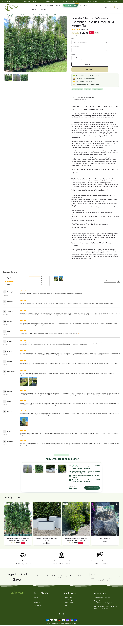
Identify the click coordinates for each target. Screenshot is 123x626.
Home (3, 15)
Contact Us (37, 605)
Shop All (36, 600)
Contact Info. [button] (100, 593)
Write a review (110, 281)
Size (72, 38)
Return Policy (68, 600)
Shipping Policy (68, 602)
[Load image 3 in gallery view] (24, 77)
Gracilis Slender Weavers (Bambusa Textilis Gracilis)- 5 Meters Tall (18, 539)
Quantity (74, 54)
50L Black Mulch (105, 538)
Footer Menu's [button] (41, 593)
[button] (37, 6)
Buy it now (90, 69)
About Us (37, 602)
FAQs (65, 605)
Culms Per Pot (75, 46)
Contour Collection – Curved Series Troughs (47, 539)
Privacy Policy (68, 597)
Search (36, 597)
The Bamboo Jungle (77, 235)
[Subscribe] (118, 575)
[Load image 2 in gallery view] (16, 77)
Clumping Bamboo (12, 15)
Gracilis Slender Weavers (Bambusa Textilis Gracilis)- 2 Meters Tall (76, 539)
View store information (80, 102)
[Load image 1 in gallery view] (8, 77)
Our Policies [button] (70, 593)
